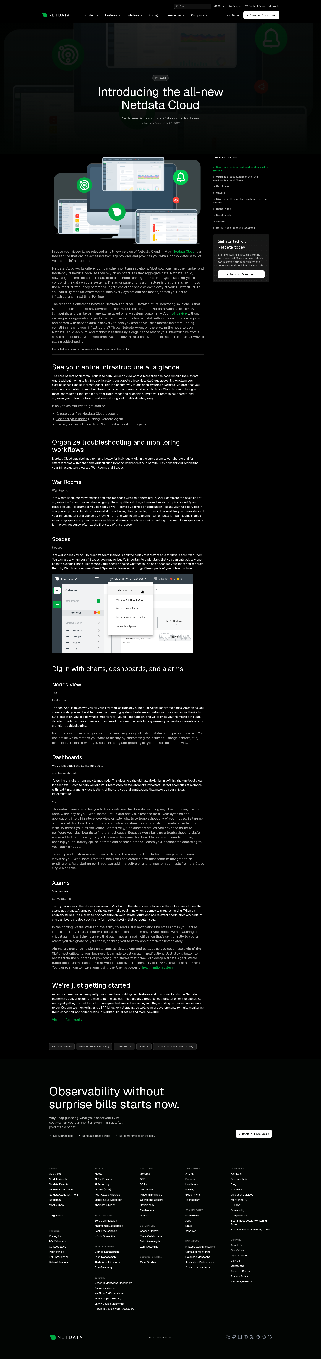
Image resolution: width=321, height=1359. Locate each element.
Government (192, 1194)
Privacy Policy (239, 1276)
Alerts (144, 1046)
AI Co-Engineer (104, 1179)
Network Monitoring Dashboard (113, 1283)
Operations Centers (151, 1200)
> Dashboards (222, 215)
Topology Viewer (105, 1288)
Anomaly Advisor (105, 1205)
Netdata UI (55, 1200)
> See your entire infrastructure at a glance (241, 168)
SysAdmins (146, 1189)
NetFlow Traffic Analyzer (109, 1293)
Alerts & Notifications (107, 1262)
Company (197, 15)
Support (235, 1205)
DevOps (145, 1174)
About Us (236, 1245)
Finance (190, 1179)
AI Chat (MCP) (103, 1189)
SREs (143, 1179)
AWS (188, 1220)
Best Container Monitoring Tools (250, 1229)
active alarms (61, 899)
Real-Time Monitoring (94, 1046)
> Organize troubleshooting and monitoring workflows (236, 178)
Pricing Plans (57, 1236)
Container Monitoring (197, 1251)
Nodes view (60, 700)
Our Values (237, 1250)
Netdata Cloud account (100, 413)
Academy (236, 1189)
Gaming (189, 1189)
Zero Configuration (106, 1220)
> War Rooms (221, 186)
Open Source (239, 1255)
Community (237, 1210)
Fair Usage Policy (241, 1281)
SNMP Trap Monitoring (108, 1298)
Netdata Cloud (183, 251)
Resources (174, 15)
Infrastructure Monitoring (174, 1046)
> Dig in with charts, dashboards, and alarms (241, 201)
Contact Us (237, 1266)
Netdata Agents (58, 1179)
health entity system (157, 967)
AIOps (98, 1174)
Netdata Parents (58, 1184)
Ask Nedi (236, 1174)
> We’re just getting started (234, 227)
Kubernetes (192, 1215)
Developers (147, 1205)
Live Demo (231, 15)
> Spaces (219, 192)
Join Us (235, 1260)
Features (111, 15)
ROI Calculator (57, 1241)
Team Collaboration (151, 1236)
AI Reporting (102, 1184)
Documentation (240, 1179)
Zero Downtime (149, 1246)
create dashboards (64, 773)
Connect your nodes (71, 419)
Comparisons (239, 1215)
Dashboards (124, 1046)
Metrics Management (107, 1251)
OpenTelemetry (104, 1267)
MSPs (143, 1215)
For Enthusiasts (58, 1257)
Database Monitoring (197, 1257)
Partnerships (56, 1251)
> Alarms (219, 221)
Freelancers (147, 1210)
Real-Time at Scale (106, 1231)
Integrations (56, 1215)
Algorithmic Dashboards (109, 1225)
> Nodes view (222, 208)
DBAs (143, 1184)
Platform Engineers (151, 1194)
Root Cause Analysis (107, 1194)
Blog (233, 1184)
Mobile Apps (56, 1205)
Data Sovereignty (150, 1241)
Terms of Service (241, 1271)
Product (90, 15)
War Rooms (60, 490)
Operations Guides (242, 1194)
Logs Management (105, 1257)
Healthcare (191, 1184)
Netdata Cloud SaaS (61, 1189)
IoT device (179, 313)
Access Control (149, 1231)
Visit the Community (67, 1020)
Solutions (133, 15)
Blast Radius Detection (108, 1200)
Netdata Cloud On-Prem (63, 1194)
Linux (188, 1225)
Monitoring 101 (239, 1200)
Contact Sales (57, 1246)
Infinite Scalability (105, 1236)
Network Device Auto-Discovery (114, 1309)
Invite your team (68, 424)
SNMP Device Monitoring (109, 1303)
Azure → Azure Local (197, 1267)
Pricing (153, 15)
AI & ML (189, 1174)
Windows (191, 1231)
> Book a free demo (261, 15)
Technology (192, 1200)
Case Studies (148, 1262)
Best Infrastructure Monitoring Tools (249, 1222)
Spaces (57, 548)
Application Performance (199, 1262)
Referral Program (59, 1262)
